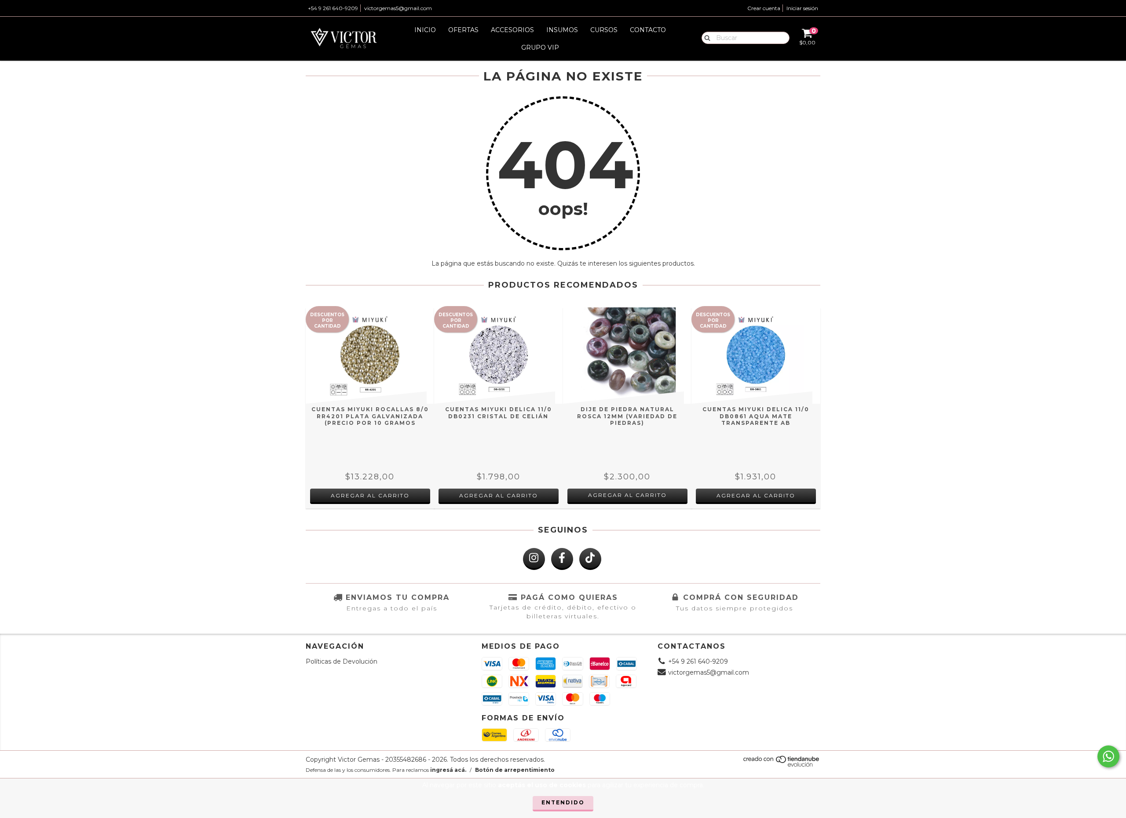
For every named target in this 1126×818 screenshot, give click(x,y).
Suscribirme (563, 174)
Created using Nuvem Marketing (563, 198)
